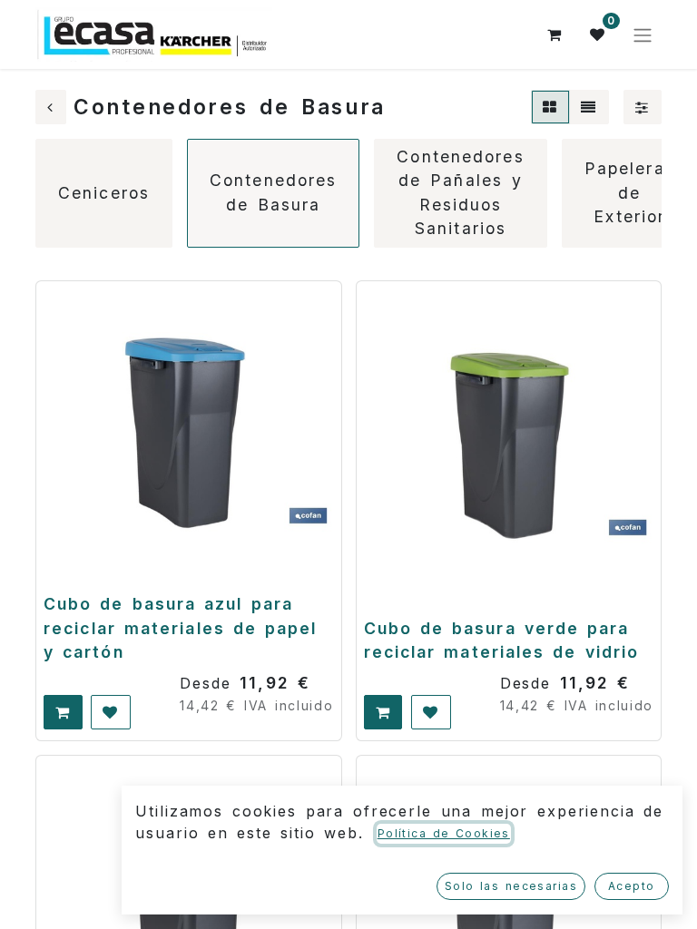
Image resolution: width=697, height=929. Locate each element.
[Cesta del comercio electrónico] (554, 34)
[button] (63, 712)
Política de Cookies (444, 833)
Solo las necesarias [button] (511, 886)
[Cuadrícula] (550, 107)
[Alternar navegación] (642, 34)
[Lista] (589, 107)
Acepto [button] (631, 886)
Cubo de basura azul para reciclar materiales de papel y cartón (181, 627)
